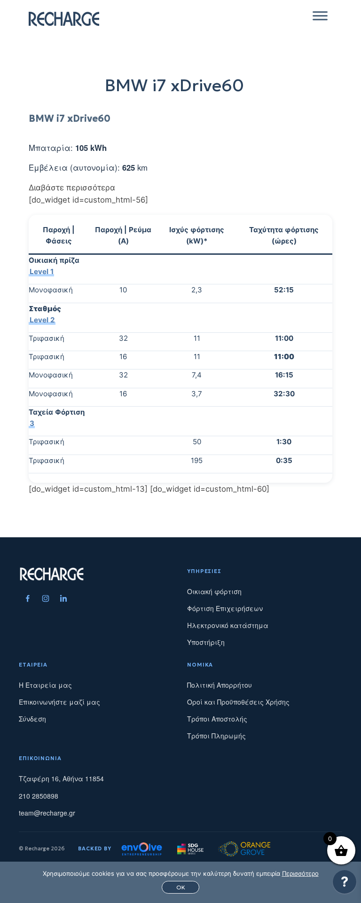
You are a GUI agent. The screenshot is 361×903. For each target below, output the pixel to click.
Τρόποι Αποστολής (217, 718)
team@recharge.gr (47, 812)
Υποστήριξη (206, 642)
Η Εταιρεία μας (45, 685)
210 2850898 (38, 796)
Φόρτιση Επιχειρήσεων (225, 608)
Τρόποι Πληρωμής (216, 735)
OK (180, 887)
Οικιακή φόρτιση (214, 591)
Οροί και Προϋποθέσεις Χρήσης (238, 702)
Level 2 (42, 319)
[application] (344, 884)
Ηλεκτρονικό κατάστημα (227, 625)
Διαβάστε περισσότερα (72, 187)
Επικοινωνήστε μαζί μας (59, 702)
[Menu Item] (28, 598)
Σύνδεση (32, 718)
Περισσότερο (300, 873)
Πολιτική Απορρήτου (219, 685)
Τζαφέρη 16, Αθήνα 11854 (61, 778)
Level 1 (42, 271)
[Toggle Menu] (320, 18)
